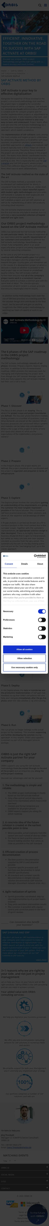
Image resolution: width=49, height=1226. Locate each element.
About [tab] (40, 564)
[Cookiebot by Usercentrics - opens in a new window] (34, 556)
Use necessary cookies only (24, 667)
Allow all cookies (24, 649)
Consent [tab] (9, 564)
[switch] (42, 620)
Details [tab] (24, 564)
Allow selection (24, 658)
